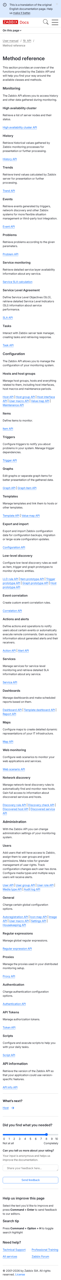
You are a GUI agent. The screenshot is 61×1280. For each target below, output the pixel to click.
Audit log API (32, 889)
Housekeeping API (14, 925)
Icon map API (38, 917)
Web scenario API (14, 769)
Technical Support (14, 1249)
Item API (8, 428)
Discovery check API (41, 805)
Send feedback (31, 1180)
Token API (9, 1027)
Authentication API (14, 1004)
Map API (8, 741)
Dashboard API (12, 710)
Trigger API (10, 460)
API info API (10, 1087)
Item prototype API (32, 579)
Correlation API (12, 610)
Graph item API (27, 488)
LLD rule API (10, 579)
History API (10, 159)
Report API (9, 714)
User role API (45, 885)
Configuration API (14, 547)
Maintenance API (13, 405)
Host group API (25, 397)
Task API (8, 345)
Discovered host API (15, 809)
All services (10, 1256)
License (20, 1274)
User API (8, 885)
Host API (8, 397)
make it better (21, 13)
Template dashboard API (39, 710)
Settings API (38, 921)
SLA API (8, 317)
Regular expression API (17, 948)
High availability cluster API (20, 127)
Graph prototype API (35, 583)
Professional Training (45, 1249)
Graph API (9, 488)
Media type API (12, 889)
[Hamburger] (55, 22)
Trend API (9, 190)
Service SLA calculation (17, 281)
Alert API (23, 650)
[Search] (45, 22)
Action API (9, 650)
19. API (27, 40)
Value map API (40, 401)
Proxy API (9, 976)
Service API (10, 682)
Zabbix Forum (40, 1256)
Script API (9, 1055)
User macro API (19, 401)
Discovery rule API (14, 805)
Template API (11, 515)
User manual (10, 40)
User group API (25, 885)
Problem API (10, 254)
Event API (9, 226)
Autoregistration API (15, 917)
